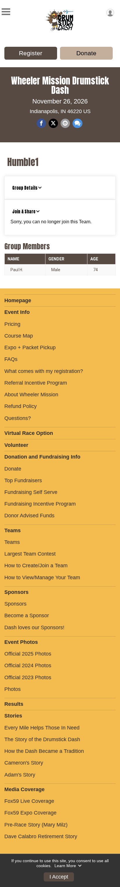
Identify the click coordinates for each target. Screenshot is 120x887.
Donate (86, 53)
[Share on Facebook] (41, 123)
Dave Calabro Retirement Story (40, 836)
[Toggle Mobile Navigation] (6, 12)
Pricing (12, 324)
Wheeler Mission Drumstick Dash (60, 85)
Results (13, 704)
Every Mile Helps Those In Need (42, 728)
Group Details (25, 188)
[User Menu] (110, 13)
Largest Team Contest (30, 554)
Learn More (65, 865)
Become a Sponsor (26, 615)
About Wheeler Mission (31, 394)
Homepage (17, 300)
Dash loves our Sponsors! (34, 627)
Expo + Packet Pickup (30, 347)
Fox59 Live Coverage (29, 801)
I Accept (59, 877)
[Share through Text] (77, 123)
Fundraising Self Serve (30, 492)
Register (30, 53)
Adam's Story (19, 775)
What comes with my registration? (43, 371)
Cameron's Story (23, 763)
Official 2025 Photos (27, 654)
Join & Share (24, 212)
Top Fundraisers (23, 480)
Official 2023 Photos (27, 677)
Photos (12, 689)
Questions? (17, 418)
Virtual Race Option (28, 433)
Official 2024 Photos (27, 665)
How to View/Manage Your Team (42, 577)
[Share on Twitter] (53, 123)
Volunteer (16, 445)
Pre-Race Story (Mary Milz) (36, 825)
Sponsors (15, 604)
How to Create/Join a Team (36, 565)
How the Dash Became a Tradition (44, 751)
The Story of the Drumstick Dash (42, 739)
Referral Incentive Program (35, 383)
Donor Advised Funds (29, 515)
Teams (12, 542)
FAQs (10, 359)
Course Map (18, 336)
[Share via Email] (65, 123)
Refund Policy (20, 406)
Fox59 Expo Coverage (30, 813)
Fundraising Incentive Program (40, 504)
